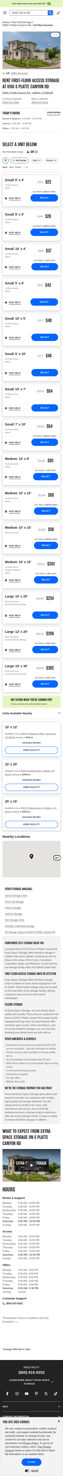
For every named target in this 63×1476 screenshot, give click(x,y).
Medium (49, 160)
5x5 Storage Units (14, 920)
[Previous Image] (6, 48)
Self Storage (21, 160)
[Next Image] (56, 48)
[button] (31, 713)
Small (35, 160)
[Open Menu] (5, 12)
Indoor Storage (13, 908)
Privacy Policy (30, 1443)
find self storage (21, 22)
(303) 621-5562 (10, 102)
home (5, 22)
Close (31, 1462)
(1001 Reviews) (19, 73)
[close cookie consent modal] (59, 1421)
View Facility (31, 750)
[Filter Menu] (5, 160)
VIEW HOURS (54, 112)
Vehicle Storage (13, 914)
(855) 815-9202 (39, 102)
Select (44, 198)
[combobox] (32, 12)
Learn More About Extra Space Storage (29, 1382)
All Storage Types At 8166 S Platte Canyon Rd (30, 932)
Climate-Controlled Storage (20, 926)
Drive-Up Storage (14, 901)
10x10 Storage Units (16, 895)
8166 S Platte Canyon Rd (16, 25)
